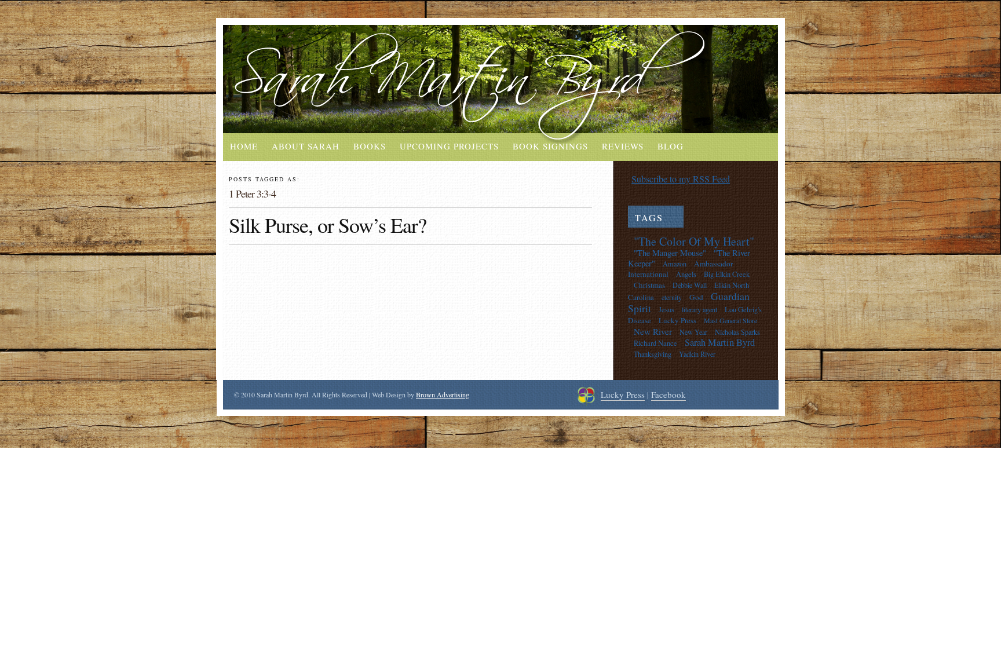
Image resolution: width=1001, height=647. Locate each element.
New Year (693, 332)
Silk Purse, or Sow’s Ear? (327, 225)
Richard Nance (655, 343)
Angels (686, 274)
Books (369, 146)
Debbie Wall (690, 285)
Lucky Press (677, 320)
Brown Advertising (442, 394)
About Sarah (305, 146)
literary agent (699, 309)
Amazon (674, 263)
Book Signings (550, 146)
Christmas (649, 285)
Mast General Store (730, 320)
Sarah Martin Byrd (720, 342)
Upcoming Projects (449, 146)
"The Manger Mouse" (670, 252)
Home (244, 146)
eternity (672, 297)
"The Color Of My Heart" (694, 241)
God (696, 297)
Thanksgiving (652, 354)
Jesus (666, 310)
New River (653, 331)
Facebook (668, 394)
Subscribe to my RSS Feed (680, 179)
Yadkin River (697, 354)
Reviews (623, 146)
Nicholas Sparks (737, 332)
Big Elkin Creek (727, 274)
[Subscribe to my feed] (623, 179)
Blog (670, 146)
